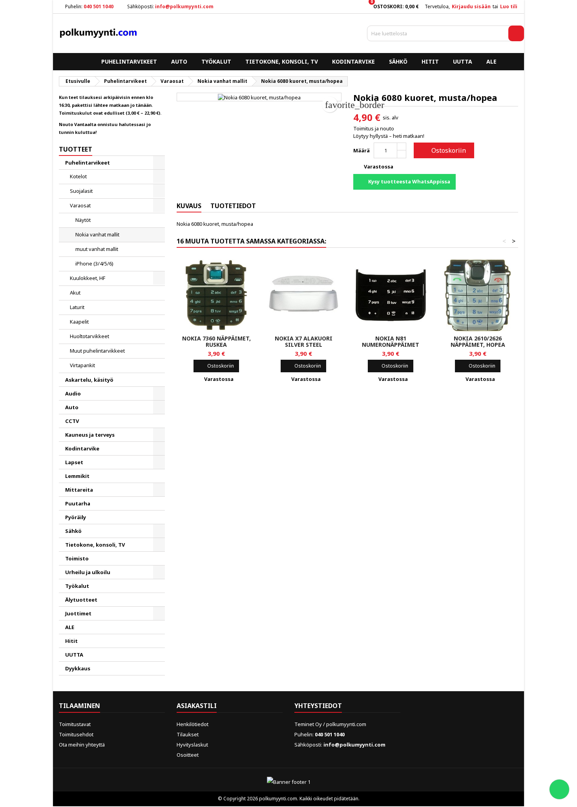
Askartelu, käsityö (89, 379)
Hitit (430, 61)
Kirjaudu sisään (471, 6)
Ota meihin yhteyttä (82, 744)
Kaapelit (79, 321)
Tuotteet (75, 149)
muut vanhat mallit (96, 249)
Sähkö (398, 61)
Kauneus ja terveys (90, 434)
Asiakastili (197, 705)
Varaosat (80, 205)
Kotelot (78, 176)
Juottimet (78, 613)
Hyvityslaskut (192, 744)
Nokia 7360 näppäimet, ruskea (216, 341)
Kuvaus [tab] (189, 205)
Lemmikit (77, 475)
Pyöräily (75, 517)
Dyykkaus (77, 668)
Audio (73, 393)
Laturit (77, 307)
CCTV (72, 421)
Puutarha (77, 503)
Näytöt (83, 219)
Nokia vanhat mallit (97, 234)
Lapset (74, 462)
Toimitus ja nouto (373, 128)
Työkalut (216, 61)
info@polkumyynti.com (184, 6)
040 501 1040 (98, 6)
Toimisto (77, 558)
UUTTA (462, 61)
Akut (75, 292)
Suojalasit (81, 190)
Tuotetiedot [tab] (233, 205)
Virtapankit (82, 365)
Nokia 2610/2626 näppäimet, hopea (478, 341)
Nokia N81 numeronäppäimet (390, 341)
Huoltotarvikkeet (89, 336)
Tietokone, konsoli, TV (281, 61)
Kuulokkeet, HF (87, 278)
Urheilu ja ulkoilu (87, 572)
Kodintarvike (353, 61)
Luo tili (508, 6)
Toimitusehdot (76, 734)
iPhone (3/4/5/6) (94, 263)
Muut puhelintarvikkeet (97, 350)
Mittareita (79, 489)
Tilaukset (188, 734)
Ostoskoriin (443, 150)
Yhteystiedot (318, 705)
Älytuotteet (81, 599)
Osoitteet (188, 754)
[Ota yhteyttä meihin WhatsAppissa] (559, 789)
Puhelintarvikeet (129, 61)
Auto (179, 61)
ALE (491, 61)
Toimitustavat (75, 724)
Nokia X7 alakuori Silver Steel (303, 341)
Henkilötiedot (192, 724)
